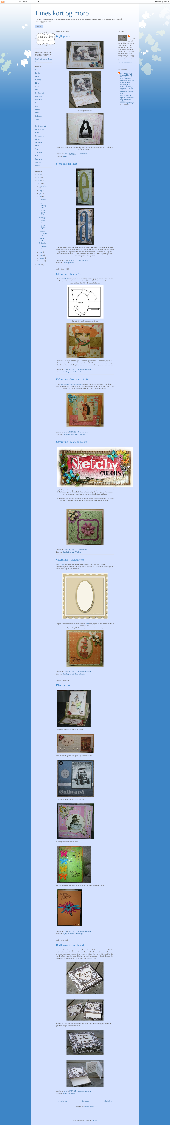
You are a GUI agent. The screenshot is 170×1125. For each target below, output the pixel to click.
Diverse (37, 83)
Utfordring (82, 372)
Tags (37, 149)
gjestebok (38, 99)
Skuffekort (71, 1093)
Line (132, 36)
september (43, 186)
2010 (39, 183)
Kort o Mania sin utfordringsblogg (72, 384)
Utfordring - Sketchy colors (71, 441)
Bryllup (65, 156)
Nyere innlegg (62, 1101)
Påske (37, 139)
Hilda (76, 372)
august (42, 191)
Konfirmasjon (78, 934)
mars (41, 255)
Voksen (37, 166)
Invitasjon (38, 116)
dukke (37, 86)
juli (41, 194)
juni (41, 196)
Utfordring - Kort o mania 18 (72, 379)
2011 (39, 180)
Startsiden (85, 1101)
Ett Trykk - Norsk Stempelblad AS (126, 74)
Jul (36, 123)
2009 (39, 264)
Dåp (36, 89)
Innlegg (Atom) (89, 1106)
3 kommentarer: (83, 432)
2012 (39, 177)
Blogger (94, 1120)
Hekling (37, 109)
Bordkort (38, 73)
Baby (37, 70)
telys (37, 156)
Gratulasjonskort (68, 263)
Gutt (36, 106)
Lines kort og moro (62, 13)
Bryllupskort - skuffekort (70, 944)
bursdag (71, 934)
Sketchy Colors (81, 490)
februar (42, 258)
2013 (39, 175)
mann (37, 132)
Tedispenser (39, 152)
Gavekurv (38, 96)
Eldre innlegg (108, 1101)
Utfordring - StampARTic (70, 273)
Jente (37, 119)
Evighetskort (39, 93)
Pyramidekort (39, 136)
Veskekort (38, 162)
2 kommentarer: (83, 260)
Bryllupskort (63, 36)
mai (41, 252)
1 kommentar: (83, 154)
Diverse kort (63, 685)
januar (42, 261)
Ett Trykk (61, 564)
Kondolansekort (40, 126)
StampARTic (64, 279)
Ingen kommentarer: (85, 369)
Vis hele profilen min (125, 63)
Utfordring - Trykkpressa (70, 559)
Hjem (39, 26)
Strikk (37, 146)
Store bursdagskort (66, 163)
